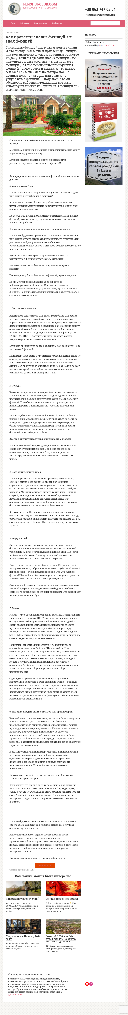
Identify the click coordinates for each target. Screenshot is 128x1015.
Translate (108, 45)
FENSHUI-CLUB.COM (40, 4)
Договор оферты (17, 994)
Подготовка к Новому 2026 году (23, 937)
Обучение (24, 23)
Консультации (40, 23)
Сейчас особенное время (62, 898)
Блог (13, 23)
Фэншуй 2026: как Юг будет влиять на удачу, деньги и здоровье (61, 939)
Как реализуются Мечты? (23, 898)
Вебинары (57, 23)
